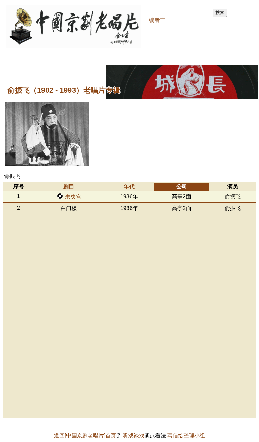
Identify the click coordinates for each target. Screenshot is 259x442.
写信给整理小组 (186, 435)
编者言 (157, 20)
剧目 (68, 186)
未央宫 (73, 197)
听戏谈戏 (133, 435)
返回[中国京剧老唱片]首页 (85, 435)
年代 (129, 186)
